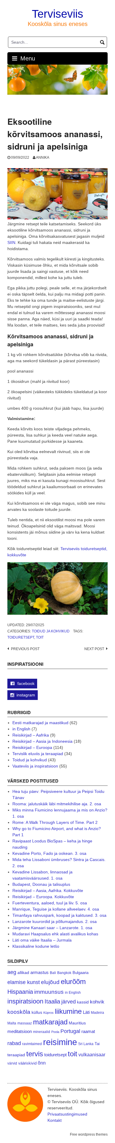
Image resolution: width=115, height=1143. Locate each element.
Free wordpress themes (89, 1134)
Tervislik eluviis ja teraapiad (37, 753)
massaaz (24, 1023)
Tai (97, 1044)
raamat (88, 1031)
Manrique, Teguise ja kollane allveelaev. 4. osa (55, 909)
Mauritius (77, 1023)
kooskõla (18, 1012)
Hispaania (20, 991)
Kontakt (54, 1120)
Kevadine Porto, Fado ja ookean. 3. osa (49, 853)
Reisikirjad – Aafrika (30, 735)
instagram (26, 695)
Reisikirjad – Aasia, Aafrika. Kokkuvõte (47, 890)
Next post (94, 649)
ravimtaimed (32, 1044)
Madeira (97, 1012)
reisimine (60, 1042)
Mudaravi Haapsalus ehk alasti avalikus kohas (55, 934)
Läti (86, 1012)
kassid (83, 1002)
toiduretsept (20, 637)
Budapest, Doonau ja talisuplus (41, 884)
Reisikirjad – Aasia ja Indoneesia (42, 741)
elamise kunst (23, 982)
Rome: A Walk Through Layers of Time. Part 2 (55, 822)
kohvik (97, 1002)
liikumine (68, 1011)
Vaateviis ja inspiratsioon (35, 766)
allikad (23, 972)
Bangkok (64, 973)
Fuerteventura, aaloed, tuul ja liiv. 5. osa (49, 903)
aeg (11, 972)
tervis (34, 1054)
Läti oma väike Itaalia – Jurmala (42, 940)
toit (40, 637)
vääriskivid (27, 1063)
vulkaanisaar (91, 1054)
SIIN (11, 242)
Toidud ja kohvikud (51, 631)
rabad (14, 1043)
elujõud (50, 982)
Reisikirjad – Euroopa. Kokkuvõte (43, 896)
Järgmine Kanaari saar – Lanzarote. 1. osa (52, 927)
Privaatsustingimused (67, 1114)
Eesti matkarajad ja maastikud (40, 722)
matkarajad (50, 1022)
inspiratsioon (25, 1001)
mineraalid (41, 1032)
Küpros (48, 1012)
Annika (42, 157)
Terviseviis (57, 14)
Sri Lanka (85, 1044)
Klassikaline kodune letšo (35, 946)
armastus (39, 972)
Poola (55, 1032)
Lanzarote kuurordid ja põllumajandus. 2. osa (54, 921)
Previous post (25, 649)
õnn (42, 1062)
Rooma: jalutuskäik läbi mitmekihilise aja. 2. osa (56, 803)
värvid (12, 1063)
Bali (53, 973)
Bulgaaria (80, 972)
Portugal (70, 1031)
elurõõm (73, 981)
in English (21, 729)
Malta (11, 1023)
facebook (25, 683)
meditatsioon (19, 1031)
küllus (37, 1012)
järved (68, 1002)
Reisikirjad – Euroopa (32, 747)
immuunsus (49, 992)
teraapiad (16, 1054)
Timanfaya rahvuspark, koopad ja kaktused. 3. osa (59, 915)
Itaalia (52, 1001)
